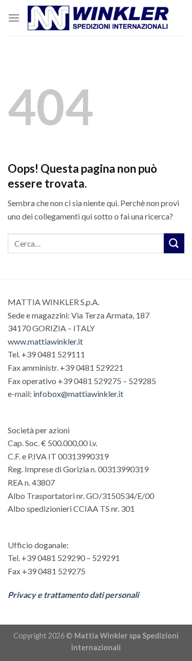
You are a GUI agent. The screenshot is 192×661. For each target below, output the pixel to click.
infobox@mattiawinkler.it (78, 393)
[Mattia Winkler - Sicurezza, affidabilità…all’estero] (98, 18)
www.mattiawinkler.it (45, 341)
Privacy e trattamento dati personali (73, 594)
